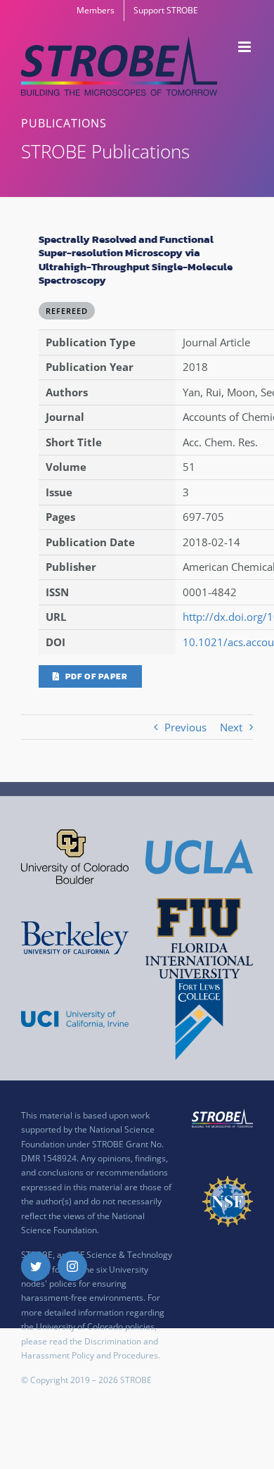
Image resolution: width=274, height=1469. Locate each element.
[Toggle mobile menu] (245, 46)
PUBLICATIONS (64, 123)
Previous (185, 727)
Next (231, 727)
